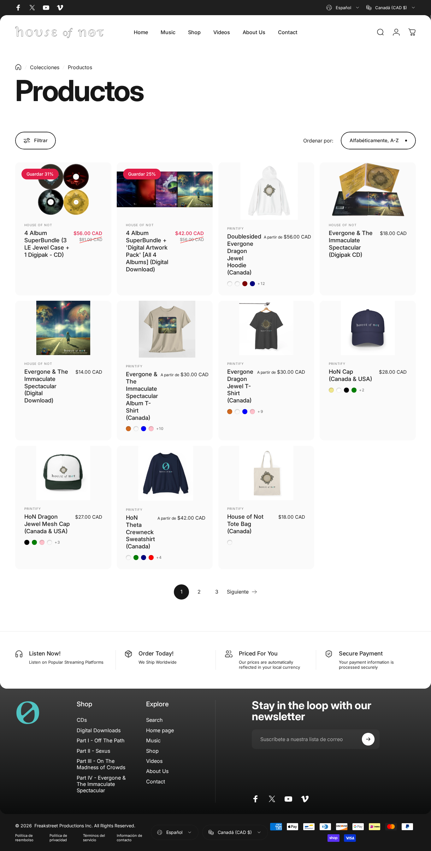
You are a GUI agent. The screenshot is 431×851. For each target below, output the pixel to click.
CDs (82, 720)
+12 (261, 284)
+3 (57, 542)
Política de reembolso (24, 837)
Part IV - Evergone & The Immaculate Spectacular (101, 784)
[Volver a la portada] (18, 67)
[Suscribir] (368, 739)
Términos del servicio (94, 837)
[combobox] (343, 7)
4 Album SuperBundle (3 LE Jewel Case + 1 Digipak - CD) (46, 243)
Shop (152, 751)
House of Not (38, 225)
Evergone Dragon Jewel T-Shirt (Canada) (240, 386)
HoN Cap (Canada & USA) (350, 375)
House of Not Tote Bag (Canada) (245, 523)
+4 (159, 557)
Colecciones (44, 67)
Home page (160, 730)
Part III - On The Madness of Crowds (101, 764)
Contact (155, 781)
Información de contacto (129, 837)
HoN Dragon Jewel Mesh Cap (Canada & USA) (47, 523)
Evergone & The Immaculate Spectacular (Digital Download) (46, 386)
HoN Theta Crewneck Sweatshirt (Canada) (140, 532)
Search (154, 720)
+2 (361, 390)
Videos (154, 761)
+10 (160, 429)
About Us (157, 771)
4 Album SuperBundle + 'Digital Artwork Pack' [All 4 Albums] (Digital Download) (147, 250)
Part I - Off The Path (101, 740)
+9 (260, 411)
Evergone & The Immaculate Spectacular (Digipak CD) (351, 243)
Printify (235, 228)
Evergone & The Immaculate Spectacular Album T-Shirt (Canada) (142, 396)
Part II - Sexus (93, 751)
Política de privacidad (58, 837)
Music (153, 740)
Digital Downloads (99, 730)
